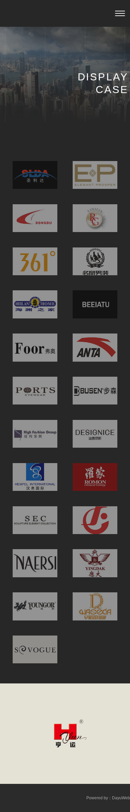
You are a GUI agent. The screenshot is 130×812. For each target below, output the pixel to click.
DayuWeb (121, 798)
